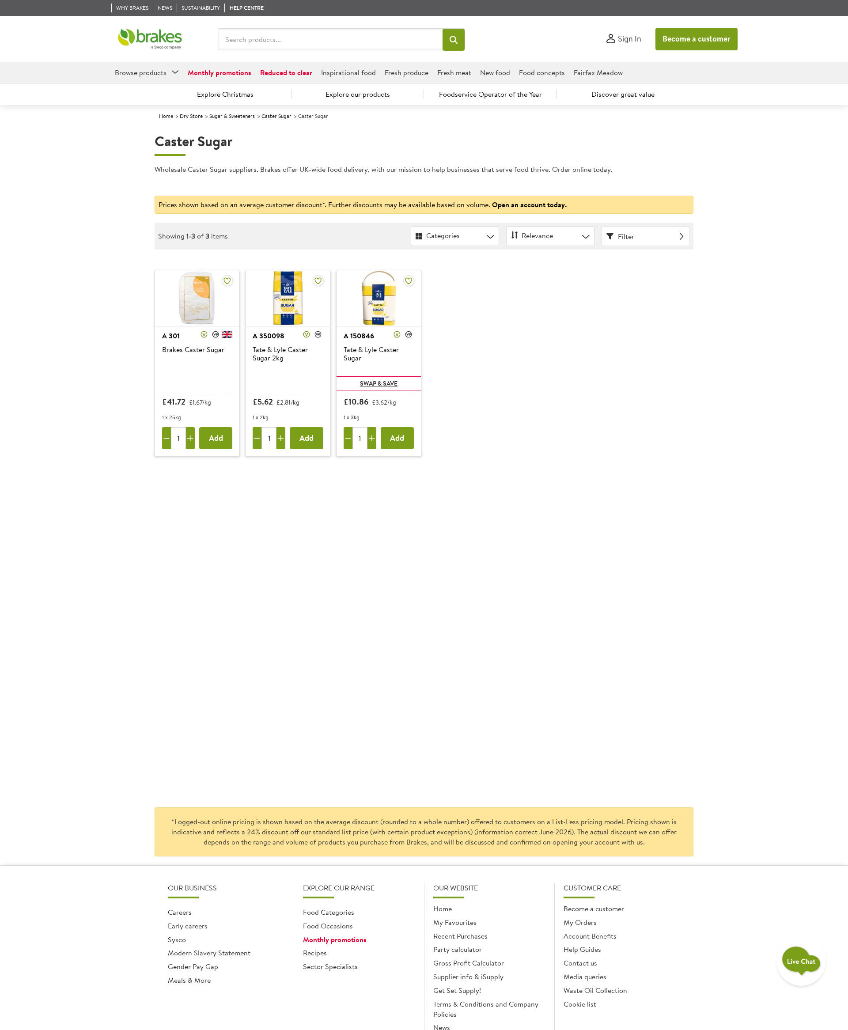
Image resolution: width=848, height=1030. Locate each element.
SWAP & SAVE (379, 383)
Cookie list (580, 1004)
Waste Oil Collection (595, 990)
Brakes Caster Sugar (193, 349)
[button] (454, 40)
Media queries (585, 976)
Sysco (177, 939)
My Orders (580, 922)
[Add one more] (190, 438)
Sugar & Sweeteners (232, 116)
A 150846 (359, 336)
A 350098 (268, 336)
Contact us (580, 963)
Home (166, 116)
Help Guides (582, 949)
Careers (180, 912)
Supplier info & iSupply (468, 976)
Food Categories (328, 912)
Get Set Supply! (457, 990)
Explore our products (358, 94)
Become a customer (696, 38)
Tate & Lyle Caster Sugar (371, 354)
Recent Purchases (460, 936)
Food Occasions (328, 926)
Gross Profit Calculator (468, 963)
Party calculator (457, 949)
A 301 (171, 336)
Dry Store (191, 116)
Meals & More (189, 980)
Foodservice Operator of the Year (490, 94)
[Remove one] (166, 438)
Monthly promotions (335, 939)
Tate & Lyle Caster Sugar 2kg (280, 354)
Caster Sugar (276, 116)
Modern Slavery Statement (209, 953)
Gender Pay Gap (193, 966)
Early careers (188, 926)
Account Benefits (590, 936)
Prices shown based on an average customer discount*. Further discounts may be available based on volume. (363, 204)
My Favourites (455, 922)
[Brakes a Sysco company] (149, 39)
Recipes (315, 953)
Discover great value (623, 94)
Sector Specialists (330, 966)
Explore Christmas (225, 94)
